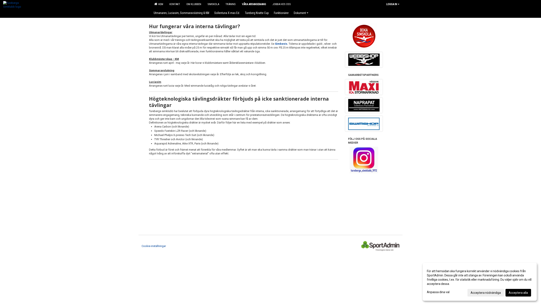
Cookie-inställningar (154, 246)
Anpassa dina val (438, 292)
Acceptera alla (518, 292)
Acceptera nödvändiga (486, 292)
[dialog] (480, 282)
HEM (160, 4)
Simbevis (281, 43)
